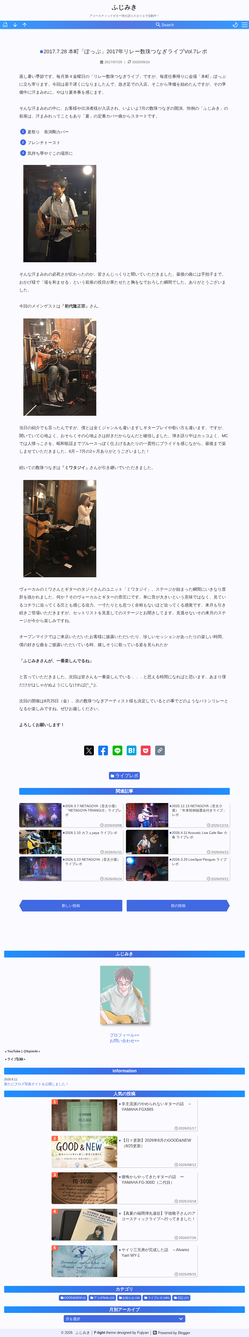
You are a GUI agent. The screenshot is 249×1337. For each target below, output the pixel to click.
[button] (89, 750)
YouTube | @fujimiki (22, 1051)
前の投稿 (178, 905)
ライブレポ (126, 775)
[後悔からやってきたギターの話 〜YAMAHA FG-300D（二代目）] (124, 1188)
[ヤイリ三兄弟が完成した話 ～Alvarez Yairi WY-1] (124, 1261)
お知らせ (131, 1298)
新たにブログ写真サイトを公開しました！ (36, 1084)
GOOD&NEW (75, 1298)
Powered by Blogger (174, 1333)
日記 (183, 1298)
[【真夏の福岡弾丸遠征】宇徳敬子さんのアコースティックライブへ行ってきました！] (124, 1224)
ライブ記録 (15, 1059)
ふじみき (124, 7)
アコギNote (104, 1298)
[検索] (158, 25)
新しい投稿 (71, 905)
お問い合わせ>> (124, 1041)
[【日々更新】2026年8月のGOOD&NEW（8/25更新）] (124, 1151)
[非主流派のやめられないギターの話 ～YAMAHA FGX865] (124, 1115)
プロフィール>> (124, 1035)
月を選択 (73, 1319)
